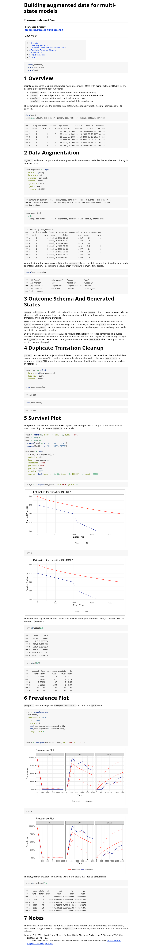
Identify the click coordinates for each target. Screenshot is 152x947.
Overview (34, 43)
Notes (32, 57)
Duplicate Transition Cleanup (42, 50)
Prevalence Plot (37, 54)
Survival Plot (35, 52)
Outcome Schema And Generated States (47, 47)
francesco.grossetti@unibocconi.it (44, 29)
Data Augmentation (38, 45)
